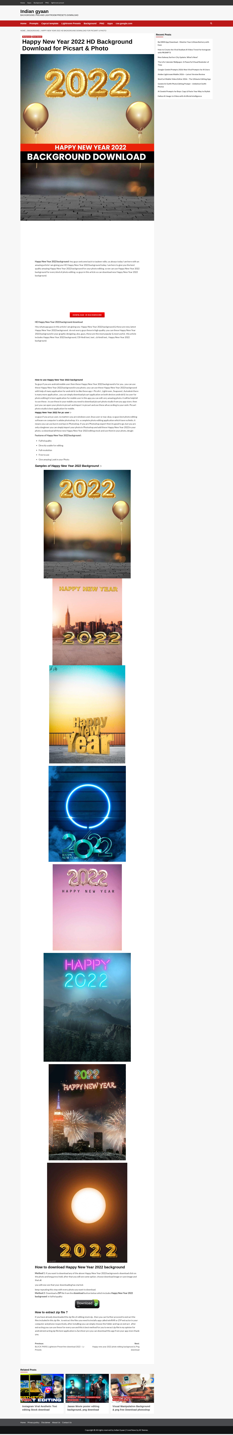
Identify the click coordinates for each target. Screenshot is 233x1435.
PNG (47, 3)
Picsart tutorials (73, 1400)
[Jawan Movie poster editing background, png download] (87, 1388)
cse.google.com (124, 23)
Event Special (37, 36)
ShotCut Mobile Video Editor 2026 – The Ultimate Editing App (184, 79)
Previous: (59, 1347)
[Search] (211, 23)
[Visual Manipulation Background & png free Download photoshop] (132, 1388)
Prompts (33, 23)
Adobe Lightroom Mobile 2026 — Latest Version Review (181, 74)
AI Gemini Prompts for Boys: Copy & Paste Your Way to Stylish (184, 91)
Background (38, 3)
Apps (29, 3)
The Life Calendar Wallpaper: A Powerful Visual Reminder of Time (183, 63)
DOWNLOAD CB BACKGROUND (87, 315)
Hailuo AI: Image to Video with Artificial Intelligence (180, 96)
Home (22, 3)
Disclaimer (45, 1422)
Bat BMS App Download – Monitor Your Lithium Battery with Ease (183, 43)
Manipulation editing (93, 1397)
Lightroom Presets (71, 23)
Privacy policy (33, 1422)
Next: (115, 1347)
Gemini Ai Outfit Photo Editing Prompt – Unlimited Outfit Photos (182, 85)
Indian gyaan (34, 11)
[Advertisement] (87, 242)
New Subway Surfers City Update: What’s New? (178, 57)
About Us (56, 1422)
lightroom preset (57, 3)
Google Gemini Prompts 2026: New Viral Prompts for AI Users (184, 69)
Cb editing (81, 1397)
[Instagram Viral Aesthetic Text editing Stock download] (42, 1388)
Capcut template (49, 23)
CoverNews (131, 1430)
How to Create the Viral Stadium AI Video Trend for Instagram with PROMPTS (184, 51)
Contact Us (67, 1422)
